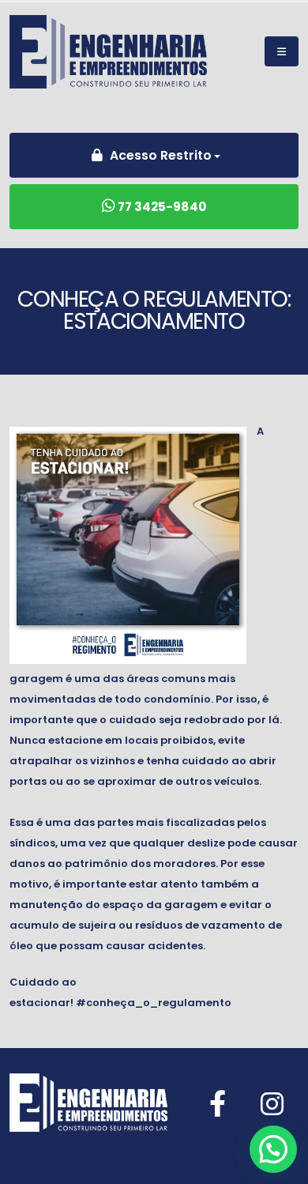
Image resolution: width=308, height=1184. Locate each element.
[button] (273, 1149)
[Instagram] (272, 1103)
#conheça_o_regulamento (153, 1002)
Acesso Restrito (159, 155)
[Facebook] (217, 1103)
